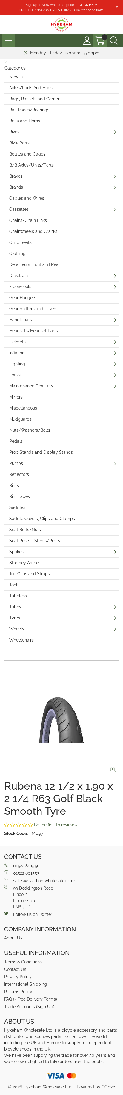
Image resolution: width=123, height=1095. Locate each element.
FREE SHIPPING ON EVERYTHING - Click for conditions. (61, 10)
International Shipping (25, 984)
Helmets (17, 341)
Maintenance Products (31, 386)
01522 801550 (26, 865)
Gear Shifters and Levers (33, 308)
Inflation (16, 352)
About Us (13, 938)
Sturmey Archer (24, 562)
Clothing (17, 253)
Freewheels (20, 286)
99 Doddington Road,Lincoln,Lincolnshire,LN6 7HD (33, 897)
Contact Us (15, 969)
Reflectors (19, 474)
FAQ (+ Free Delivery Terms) (30, 999)
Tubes (15, 607)
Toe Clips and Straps (29, 573)
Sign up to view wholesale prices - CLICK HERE (62, 5)
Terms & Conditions (23, 961)
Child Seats (20, 242)
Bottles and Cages (27, 154)
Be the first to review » (55, 824)
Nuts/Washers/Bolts (29, 430)
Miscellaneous (23, 408)
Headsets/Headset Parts (33, 330)
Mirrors (16, 397)
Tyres (14, 618)
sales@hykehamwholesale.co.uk (44, 880)
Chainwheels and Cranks (33, 231)
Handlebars (20, 319)
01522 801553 (26, 873)
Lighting (17, 364)
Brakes (15, 176)
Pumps (16, 463)
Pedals (16, 441)
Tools (14, 584)
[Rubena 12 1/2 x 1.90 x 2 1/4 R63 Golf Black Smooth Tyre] (61, 717)
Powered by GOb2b (96, 1087)
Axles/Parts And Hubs (31, 87)
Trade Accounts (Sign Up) (29, 1006)
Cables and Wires (26, 198)
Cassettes (19, 209)
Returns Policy (18, 991)
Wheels (16, 629)
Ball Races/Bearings (29, 109)
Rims (14, 485)
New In (16, 76)
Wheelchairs (21, 640)
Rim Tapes (19, 496)
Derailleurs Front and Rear (34, 264)
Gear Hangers (22, 297)
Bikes (14, 132)
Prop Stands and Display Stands (41, 452)
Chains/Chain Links (28, 220)
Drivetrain (18, 275)
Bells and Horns (24, 121)
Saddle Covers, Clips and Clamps (42, 518)
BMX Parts (19, 143)
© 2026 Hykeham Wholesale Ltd (40, 1087)
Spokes (16, 551)
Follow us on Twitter (32, 914)
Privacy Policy (18, 976)
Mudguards (20, 419)
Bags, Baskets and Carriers (35, 98)
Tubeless (18, 595)
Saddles (17, 507)
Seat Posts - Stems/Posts (34, 540)
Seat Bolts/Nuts (25, 529)
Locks (15, 375)
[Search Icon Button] (114, 40)
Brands (16, 187)
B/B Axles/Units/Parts (31, 165)
